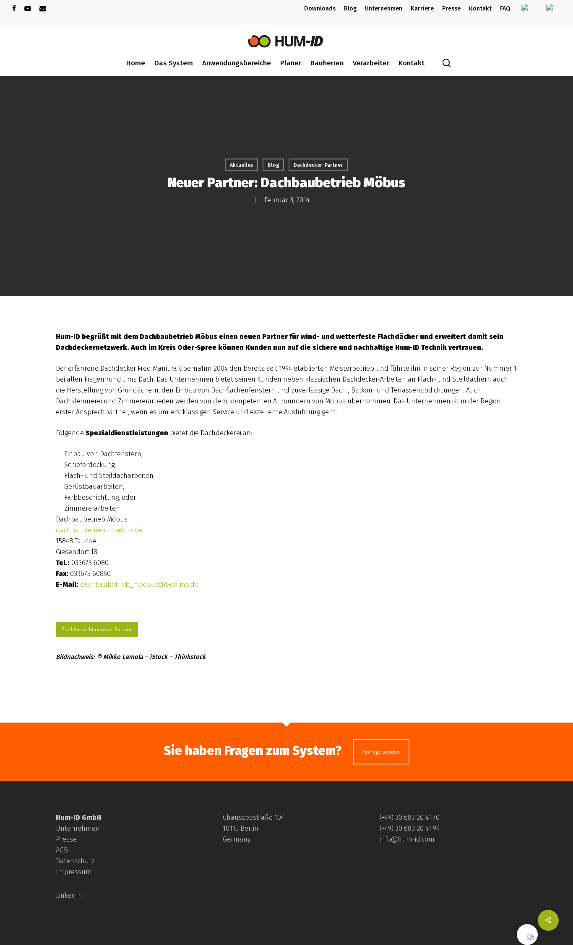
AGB (62, 850)
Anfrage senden (381, 751)
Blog (273, 165)
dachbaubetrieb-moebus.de (99, 530)
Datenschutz (75, 861)
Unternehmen (78, 828)
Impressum (74, 872)
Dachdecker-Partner (318, 165)
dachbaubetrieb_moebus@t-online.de (139, 585)
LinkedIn (69, 895)
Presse (66, 839)
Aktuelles (241, 165)
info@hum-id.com (407, 839)
